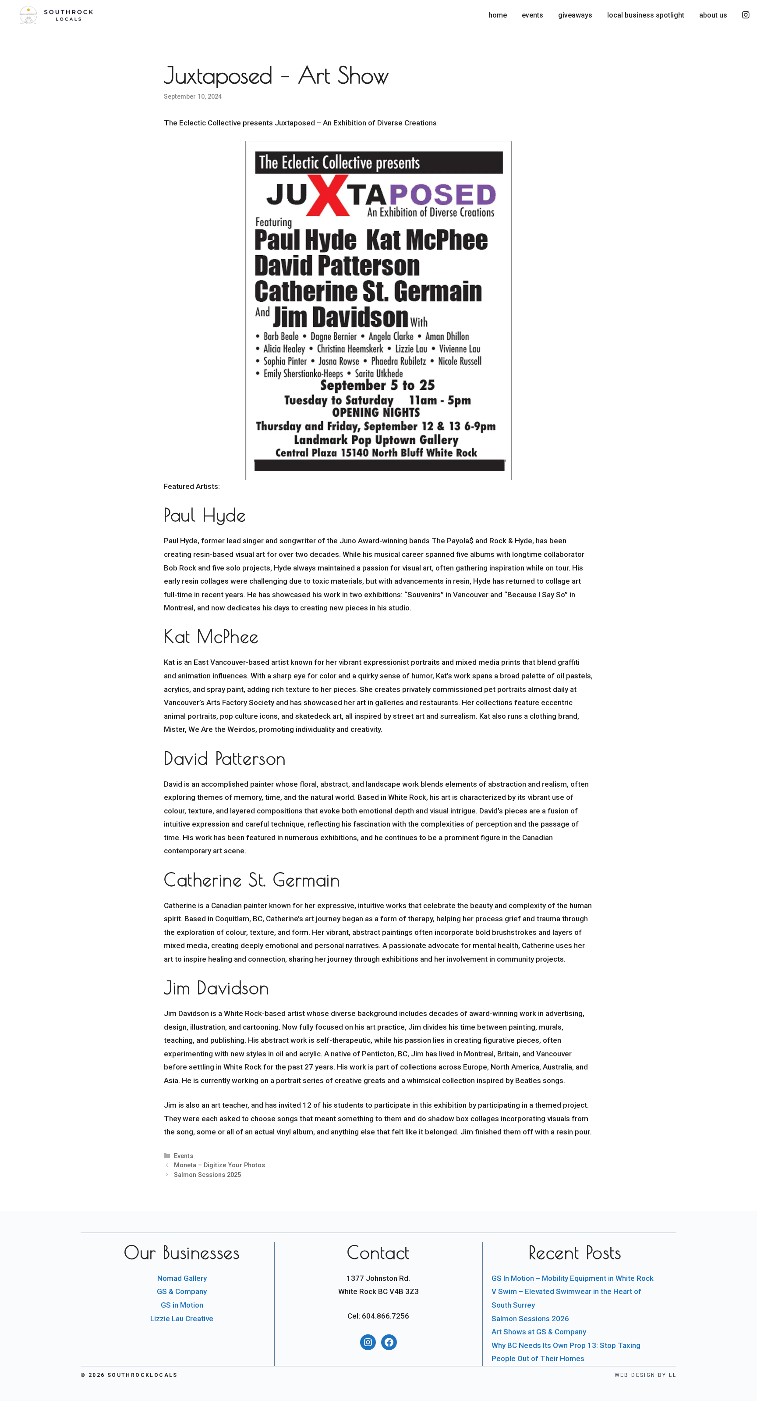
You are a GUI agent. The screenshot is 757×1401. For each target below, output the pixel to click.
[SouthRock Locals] (78, 15)
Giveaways (575, 15)
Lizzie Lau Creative (181, 1318)
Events (532, 15)
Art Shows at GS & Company (539, 1331)
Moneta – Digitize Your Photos (219, 1165)
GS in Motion (182, 1305)
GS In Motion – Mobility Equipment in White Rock (573, 1278)
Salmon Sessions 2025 (207, 1175)
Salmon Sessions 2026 (530, 1318)
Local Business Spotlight (645, 15)
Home (497, 15)
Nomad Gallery (182, 1278)
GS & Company (182, 1291)
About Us (713, 15)
